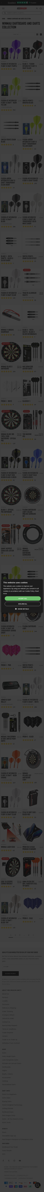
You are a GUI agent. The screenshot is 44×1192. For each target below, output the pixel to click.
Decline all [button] (22, 604)
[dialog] (22, 596)
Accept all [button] (22, 598)
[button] (22, 609)
